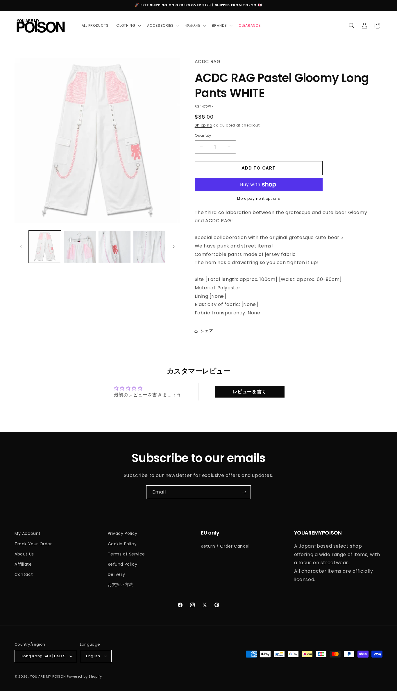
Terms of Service (126, 554)
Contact (24, 574)
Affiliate (23, 564)
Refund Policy (122, 564)
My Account (28, 533)
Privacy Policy (122, 533)
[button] (127, 25)
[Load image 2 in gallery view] (80, 247)
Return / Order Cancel (225, 546)
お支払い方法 (120, 584)
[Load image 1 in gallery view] (45, 247)
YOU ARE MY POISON (48, 676)
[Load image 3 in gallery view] (114, 247)
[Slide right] (173, 246)
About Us (24, 554)
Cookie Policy (122, 544)
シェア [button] (207, 331)
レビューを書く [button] (250, 391)
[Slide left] (21, 246)
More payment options (258, 198)
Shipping (203, 125)
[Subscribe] (244, 492)
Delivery (116, 574)
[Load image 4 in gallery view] (149, 247)
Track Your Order (33, 544)
